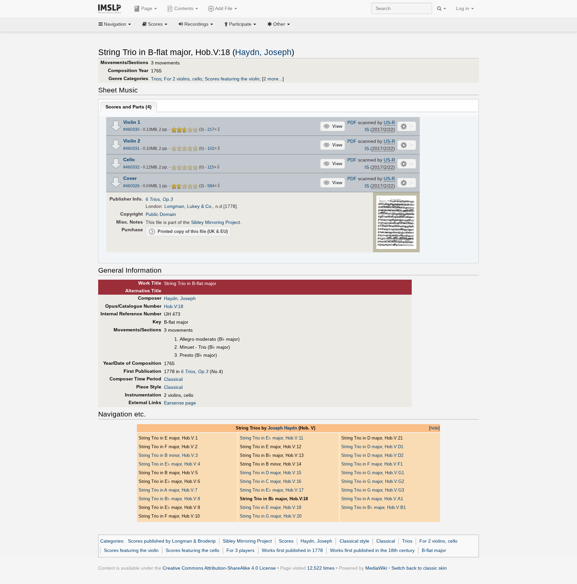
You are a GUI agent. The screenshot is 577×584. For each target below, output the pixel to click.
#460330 (131, 129)
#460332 (131, 167)
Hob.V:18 (173, 306)
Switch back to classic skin (419, 568)
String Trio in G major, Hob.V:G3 (372, 490)
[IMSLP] (111, 8)
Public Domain (161, 214)
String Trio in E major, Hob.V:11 (271, 438)
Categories (111, 541)
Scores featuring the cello (192, 550)
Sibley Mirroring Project (215, 222)
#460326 (131, 186)
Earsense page (180, 402)
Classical (173, 379)
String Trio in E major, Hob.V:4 (169, 464)
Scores (286, 541)
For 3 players (240, 550)
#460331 (131, 148)
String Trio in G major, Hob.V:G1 (372, 472)
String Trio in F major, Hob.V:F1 (372, 464)
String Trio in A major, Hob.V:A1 (372, 498)
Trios (156, 78)
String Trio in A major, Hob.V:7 (168, 490)
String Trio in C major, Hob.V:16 (270, 481)
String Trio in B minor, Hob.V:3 (168, 455)
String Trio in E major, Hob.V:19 (270, 507)
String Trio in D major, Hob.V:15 (270, 472)
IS (367, 129)
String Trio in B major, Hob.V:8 (169, 498)
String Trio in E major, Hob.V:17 (272, 490)
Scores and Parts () (129, 106)
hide (434, 427)
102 (210, 148)
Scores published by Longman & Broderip (172, 541)
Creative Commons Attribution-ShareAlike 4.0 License (219, 568)
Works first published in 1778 (292, 550)
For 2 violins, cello (183, 78)
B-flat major (434, 550)
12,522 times (321, 568)
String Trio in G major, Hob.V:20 (271, 516)
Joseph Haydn (282, 427)
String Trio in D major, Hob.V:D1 (372, 446)
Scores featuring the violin (232, 78)
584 (210, 186)
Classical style (354, 541)
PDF (352, 122)
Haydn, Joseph (263, 52)
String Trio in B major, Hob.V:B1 (373, 507)
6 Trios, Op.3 (159, 199)
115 (210, 167)
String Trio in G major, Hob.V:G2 (372, 481)
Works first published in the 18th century (372, 550)
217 (210, 129)
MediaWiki (376, 568)
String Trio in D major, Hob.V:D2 (372, 455)
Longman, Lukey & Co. (188, 206)
